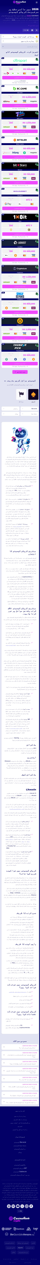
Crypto (29, 15)
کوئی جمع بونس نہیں (16, 728)
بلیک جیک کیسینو (19, 1154)
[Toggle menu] (37, 2)
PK (20, 1219)
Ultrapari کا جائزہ (20, 81)
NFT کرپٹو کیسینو (20, 1177)
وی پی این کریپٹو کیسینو (19, 1183)
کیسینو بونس (17, 526)
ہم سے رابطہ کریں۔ (20, 1128)
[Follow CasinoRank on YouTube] (17, 1215)
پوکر (22, 841)
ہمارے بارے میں (20, 1125)
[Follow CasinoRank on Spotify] (13, 1215)
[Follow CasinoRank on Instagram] (26, 1215)
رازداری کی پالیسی (19, 1138)
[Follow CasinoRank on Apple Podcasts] (8, 1215)
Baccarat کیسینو (20, 1151)
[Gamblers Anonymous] (22, 1237)
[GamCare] (12, 1237)
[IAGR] (29, 1237)
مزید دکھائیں (21, 372)
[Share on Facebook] (32, 30)
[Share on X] (37, 30)
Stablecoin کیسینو (19, 1180)
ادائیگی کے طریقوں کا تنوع (17, 992)
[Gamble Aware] (22, 1247)
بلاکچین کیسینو (19, 1173)
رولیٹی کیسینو (19, 1157)
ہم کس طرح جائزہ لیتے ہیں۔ (19, 1131)
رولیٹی (11, 839)
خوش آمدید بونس (11, 645)
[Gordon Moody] (19, 1242)
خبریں (19, 1135)
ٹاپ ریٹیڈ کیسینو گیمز (17, 809)
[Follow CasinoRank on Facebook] (31, 1215)
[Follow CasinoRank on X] (22, 1215)
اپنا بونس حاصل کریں (20, 77)
